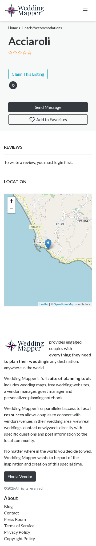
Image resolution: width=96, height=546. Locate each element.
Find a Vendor (20, 476)
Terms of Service (19, 525)
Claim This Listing (28, 73)
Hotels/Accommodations (42, 28)
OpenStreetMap (64, 304)
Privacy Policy (17, 532)
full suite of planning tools (65, 378)
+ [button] (11, 201)
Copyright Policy (19, 538)
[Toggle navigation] (85, 10)
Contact (11, 512)
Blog (8, 506)
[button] (13, 84)
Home (13, 28)
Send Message (48, 107)
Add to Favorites (51, 119)
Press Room (15, 519)
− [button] (11, 209)
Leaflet (43, 304)
